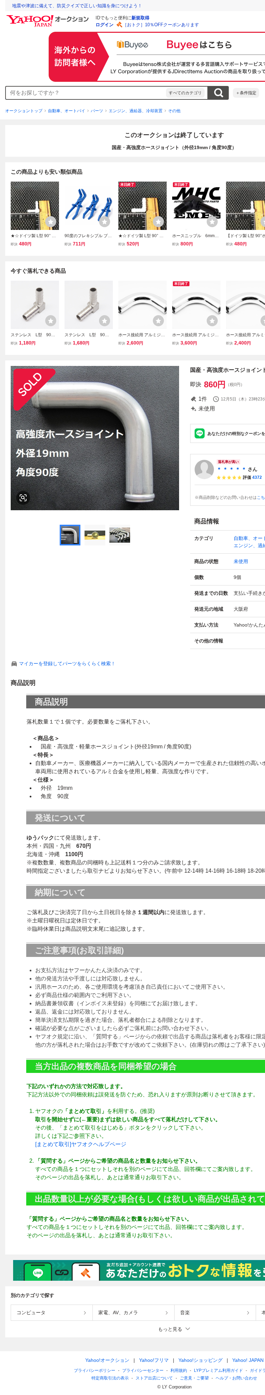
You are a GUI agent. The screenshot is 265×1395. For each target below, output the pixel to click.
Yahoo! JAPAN (248, 1360)
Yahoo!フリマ (154, 1360)
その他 (174, 110)
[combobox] (86, 93)
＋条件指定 (246, 92)
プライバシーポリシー (94, 1370)
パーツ (97, 110)
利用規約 (178, 1370)
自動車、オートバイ (66, 110)
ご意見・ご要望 (194, 1378)
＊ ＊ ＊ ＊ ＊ (231, 469)
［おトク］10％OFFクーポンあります (160, 24)
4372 (257, 477)
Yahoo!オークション (107, 1360)
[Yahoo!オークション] (48, 17)
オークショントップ (23, 110)
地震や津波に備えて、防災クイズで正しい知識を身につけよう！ (77, 5)
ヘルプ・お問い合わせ (236, 1378)
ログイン (105, 24)
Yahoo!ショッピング (200, 1360)
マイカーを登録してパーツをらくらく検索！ (67, 663)
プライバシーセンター (143, 1370)
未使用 (241, 561)
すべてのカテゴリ (185, 92)
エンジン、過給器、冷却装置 (136, 110)
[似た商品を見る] (23, 498)
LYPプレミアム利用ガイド (218, 1370)
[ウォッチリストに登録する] (50, 221)
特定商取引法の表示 (110, 1378)
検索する (218, 93)
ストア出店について (154, 1378)
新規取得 (140, 17)
